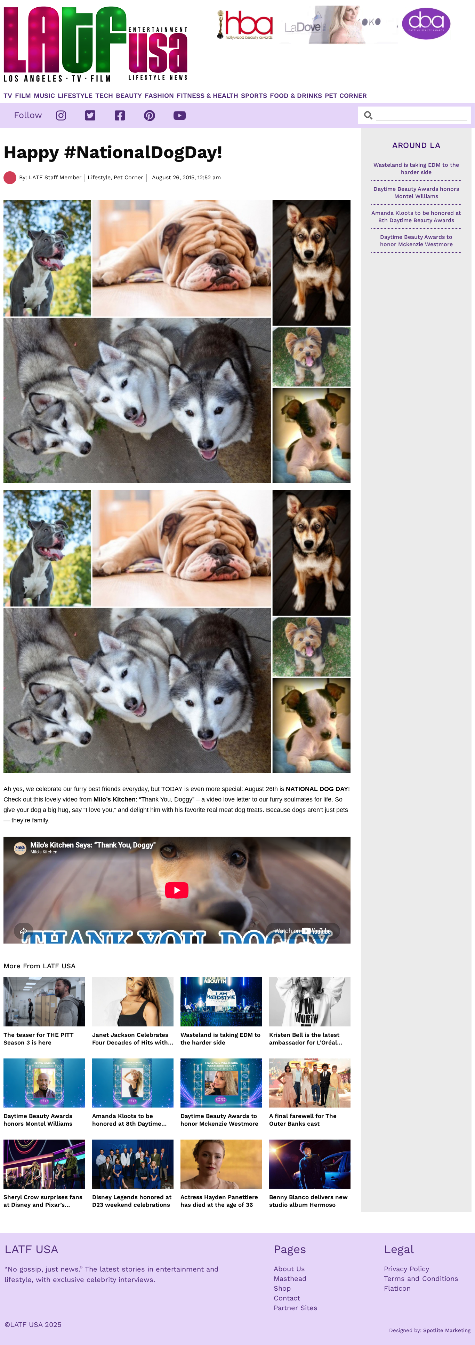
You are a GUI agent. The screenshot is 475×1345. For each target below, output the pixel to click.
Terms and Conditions (421, 1278)
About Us (289, 1269)
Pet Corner (346, 95)
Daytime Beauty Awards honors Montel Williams (37, 1119)
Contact (287, 1298)
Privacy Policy (406, 1269)
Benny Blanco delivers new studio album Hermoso (308, 1201)
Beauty (129, 95)
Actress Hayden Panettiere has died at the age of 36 (219, 1201)
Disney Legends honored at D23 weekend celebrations (131, 1201)
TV (7, 95)
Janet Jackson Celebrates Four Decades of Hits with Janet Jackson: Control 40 (130, 1038)
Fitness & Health (207, 95)
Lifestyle (75, 95)
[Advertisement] (335, 65)
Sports (254, 95)
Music (44, 95)
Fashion (159, 95)
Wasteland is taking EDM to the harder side (220, 1038)
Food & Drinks (296, 95)
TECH (104, 95)
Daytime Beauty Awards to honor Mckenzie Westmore (219, 1119)
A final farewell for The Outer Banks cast (303, 1119)
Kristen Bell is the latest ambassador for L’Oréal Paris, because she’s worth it (308, 1038)
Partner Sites (295, 1308)
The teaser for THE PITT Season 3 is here (38, 1038)
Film (23, 95)
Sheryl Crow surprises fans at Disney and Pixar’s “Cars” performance (42, 1201)
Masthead (290, 1278)
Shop (282, 1288)
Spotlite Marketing (446, 1330)
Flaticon (397, 1288)
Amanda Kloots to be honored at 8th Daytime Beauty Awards (126, 1119)
